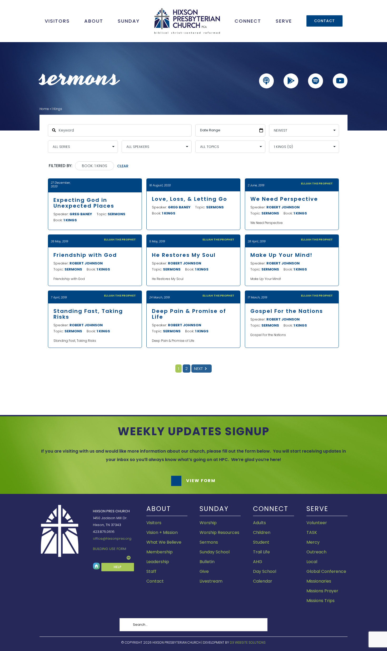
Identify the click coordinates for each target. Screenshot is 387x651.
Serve (317, 508)
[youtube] (103, 558)
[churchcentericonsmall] (96, 565)
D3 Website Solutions (248, 642)
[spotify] (129, 558)
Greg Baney (81, 214)
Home (44, 109)
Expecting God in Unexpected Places (83, 202)
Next (198, 368)
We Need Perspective (284, 199)
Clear (122, 166)
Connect (270, 508)
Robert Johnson (283, 207)
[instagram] (111, 558)
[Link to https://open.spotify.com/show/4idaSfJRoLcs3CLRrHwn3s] (315, 80)
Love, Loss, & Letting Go (189, 199)
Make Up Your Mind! (281, 255)
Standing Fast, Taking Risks (88, 314)
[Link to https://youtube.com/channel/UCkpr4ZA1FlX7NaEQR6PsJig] (340, 80)
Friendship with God (85, 255)
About (158, 508)
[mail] (119, 558)
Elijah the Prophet (317, 183)
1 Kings (70, 220)
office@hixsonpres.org (112, 538)
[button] (193, 481)
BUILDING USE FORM (109, 548)
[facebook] (94, 558)
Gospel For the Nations (286, 311)
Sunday (214, 508)
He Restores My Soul (184, 255)
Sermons (116, 214)
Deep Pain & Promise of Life (189, 314)
